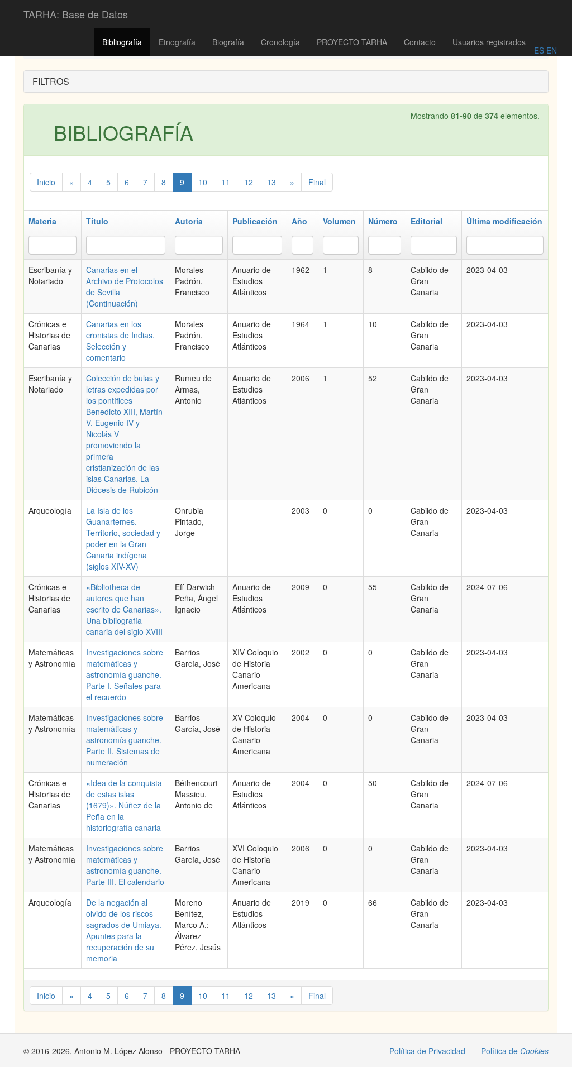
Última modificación (504, 221)
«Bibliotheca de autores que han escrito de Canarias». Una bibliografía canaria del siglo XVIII (124, 609)
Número (383, 221)
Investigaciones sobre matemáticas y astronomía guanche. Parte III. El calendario (125, 865)
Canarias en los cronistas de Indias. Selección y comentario (120, 340)
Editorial (426, 221)
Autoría (189, 221)
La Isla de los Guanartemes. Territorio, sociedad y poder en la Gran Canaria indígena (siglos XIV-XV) (123, 538)
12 (248, 182)
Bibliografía (122, 41)
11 (225, 182)
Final (317, 182)
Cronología (280, 41)
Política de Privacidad (427, 1050)
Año (299, 221)
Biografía (228, 41)
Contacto (420, 41)
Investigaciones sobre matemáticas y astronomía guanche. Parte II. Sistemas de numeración (124, 740)
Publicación (255, 221)
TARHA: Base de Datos (75, 14)
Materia (42, 221)
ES (539, 50)
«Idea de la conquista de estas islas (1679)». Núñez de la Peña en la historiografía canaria (124, 805)
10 (202, 182)
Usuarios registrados (489, 41)
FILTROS (50, 81)
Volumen (339, 221)
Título (97, 221)
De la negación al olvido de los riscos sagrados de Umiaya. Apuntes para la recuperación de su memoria (123, 930)
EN (550, 50)
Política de (515, 1050)
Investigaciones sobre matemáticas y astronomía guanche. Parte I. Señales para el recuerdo (124, 674)
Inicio (46, 182)
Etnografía (177, 41)
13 (271, 182)
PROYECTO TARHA (352, 41)
